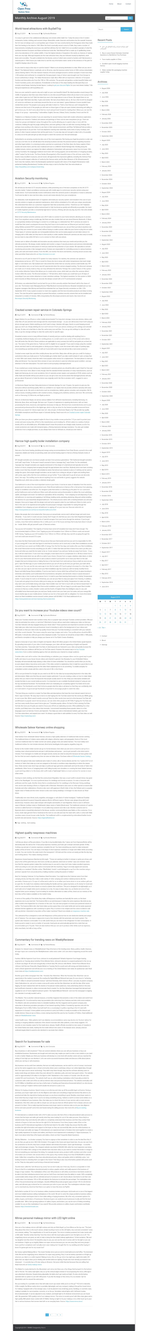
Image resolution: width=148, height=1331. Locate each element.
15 (115, 614)
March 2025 (105, 162)
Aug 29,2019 (21, 615)
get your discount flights (62, 85)
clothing (23, 823)
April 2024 (105, 210)
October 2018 (106, 496)
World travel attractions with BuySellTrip (38, 28)
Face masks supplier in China (111, 59)
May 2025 (105, 153)
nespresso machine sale (81, 911)
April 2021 (105, 366)
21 (110, 618)
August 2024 (106, 192)
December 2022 (107, 279)
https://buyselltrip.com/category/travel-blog (29, 167)
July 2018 (105, 504)
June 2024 (105, 201)
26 (100, 622)
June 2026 (105, 97)
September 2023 (107, 240)
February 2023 (106, 270)
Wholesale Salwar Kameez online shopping (39, 727)
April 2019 (105, 470)
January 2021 (106, 379)
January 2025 (106, 171)
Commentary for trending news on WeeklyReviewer (44, 939)
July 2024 (105, 197)
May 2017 (105, 561)
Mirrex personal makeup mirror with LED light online (45, 1218)
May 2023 (105, 257)
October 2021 (106, 340)
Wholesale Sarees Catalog (81, 756)
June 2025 (105, 149)
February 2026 (106, 114)
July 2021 (105, 353)
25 (130, 618)
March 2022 (105, 318)
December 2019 (107, 435)
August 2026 (106, 88)
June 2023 (105, 253)
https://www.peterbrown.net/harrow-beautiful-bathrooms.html (35, 510)
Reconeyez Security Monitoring (25, 298)
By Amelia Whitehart (49, 33)
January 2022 (106, 327)
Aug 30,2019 (21, 446)
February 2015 (106, 578)
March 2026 (105, 110)
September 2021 (107, 344)
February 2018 (106, 526)
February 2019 (106, 478)
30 (120, 622)
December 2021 (107, 331)
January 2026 (106, 119)
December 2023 (107, 227)
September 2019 (107, 448)
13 (105, 614)
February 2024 (106, 218)
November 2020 (107, 387)
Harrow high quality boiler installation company (42, 441)
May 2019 (105, 465)
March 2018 (105, 522)
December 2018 (107, 487)
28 (110, 622)
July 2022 (105, 301)
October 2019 (106, 444)
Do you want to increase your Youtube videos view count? (48, 610)
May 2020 (105, 413)
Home (111, 4)
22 (115, 618)
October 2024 (106, 184)
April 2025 (105, 158)
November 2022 (107, 283)
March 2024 (105, 214)
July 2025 (105, 145)
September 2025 (107, 136)
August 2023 (106, 244)
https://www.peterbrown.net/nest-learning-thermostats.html (35, 599)
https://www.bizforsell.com (29, 1206)
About (119, 4)
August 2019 (106, 452)
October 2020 (106, 392)
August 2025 (106, 140)
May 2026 (105, 101)
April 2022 (105, 314)
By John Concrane (49, 446)
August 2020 (106, 400)
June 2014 (105, 587)
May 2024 (105, 205)
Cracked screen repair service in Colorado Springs (43, 309)
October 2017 (106, 543)
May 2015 (105, 574)
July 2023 (105, 249)
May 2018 (105, 513)
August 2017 (106, 552)
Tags (18, 823)
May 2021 (105, 361)
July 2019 (105, 457)
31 (125, 622)
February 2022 (106, 322)
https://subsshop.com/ (28, 716)
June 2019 (105, 461)
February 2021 (106, 374)
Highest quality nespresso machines (36, 832)
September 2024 (107, 188)
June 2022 (105, 305)
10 (125, 610)
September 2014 (107, 582)
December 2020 (107, 383)
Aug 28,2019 (21, 838)
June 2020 (105, 409)
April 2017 (105, 565)
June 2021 (105, 357)
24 (125, 618)
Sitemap (104, 645)
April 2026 (105, 106)
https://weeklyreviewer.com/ (34, 971)
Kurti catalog (31, 823)
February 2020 (106, 426)
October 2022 (106, 288)
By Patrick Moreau (49, 315)
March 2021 (105, 370)
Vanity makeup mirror (34, 1265)
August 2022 (106, 296)
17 (125, 614)
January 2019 (106, 483)
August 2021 (106, 348)
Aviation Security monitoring (31, 178)
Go (130, 18)
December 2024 (107, 175)
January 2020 (106, 431)
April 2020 (105, 418)
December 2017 (107, 535)
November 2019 (107, 439)
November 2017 (107, 539)
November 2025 (107, 127)
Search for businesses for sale (32, 1041)
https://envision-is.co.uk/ (47, 254)
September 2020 (107, 396)
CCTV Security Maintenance (26, 212)
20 (105, 618)
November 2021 (107, 335)
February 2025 (106, 166)
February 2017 (106, 569)
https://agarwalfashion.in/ (46, 818)
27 (105, 622)
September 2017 (107, 548)
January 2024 (106, 223)
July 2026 (105, 93)
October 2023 (106, 236)
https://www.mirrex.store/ (74, 1301)
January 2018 (106, 530)
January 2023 (106, 275)
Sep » (104, 627)
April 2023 (105, 262)
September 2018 (107, 500)
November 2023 (107, 231)
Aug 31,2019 (21, 33)
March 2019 (105, 474)
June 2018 (105, 509)
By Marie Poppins (48, 183)
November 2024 (107, 179)
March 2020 (105, 422)
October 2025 (106, 132)
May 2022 (105, 309)
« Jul (99, 627)
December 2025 (107, 123)
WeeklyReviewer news (28, 1015)
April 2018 (105, 517)
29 (115, 622)
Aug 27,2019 (21, 1223)
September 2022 (107, 292)
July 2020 (105, 405)
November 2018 (107, 491)
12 (100, 614)
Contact (128, 4)
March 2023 (105, 266)
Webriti (43, 1327)
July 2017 (105, 556)
